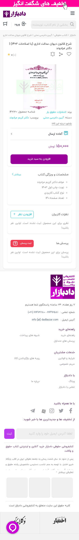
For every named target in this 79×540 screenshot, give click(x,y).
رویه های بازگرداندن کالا (27, 358)
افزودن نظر (25, 214)
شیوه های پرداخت (30, 335)
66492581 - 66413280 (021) (43, 312)
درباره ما (35, 381)
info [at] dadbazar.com (45, 320)
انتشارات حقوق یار (56, 112)
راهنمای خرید (68, 335)
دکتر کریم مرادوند (19, 117)
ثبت (9, 434)
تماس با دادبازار (67, 387)
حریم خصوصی (67, 364)
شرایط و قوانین (66, 358)
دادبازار (73, 35)
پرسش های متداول (64, 341)
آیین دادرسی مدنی (43, 35)
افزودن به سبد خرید (39, 159)
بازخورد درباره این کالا (62, 123)
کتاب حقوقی (60, 35)
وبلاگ (72, 381)
